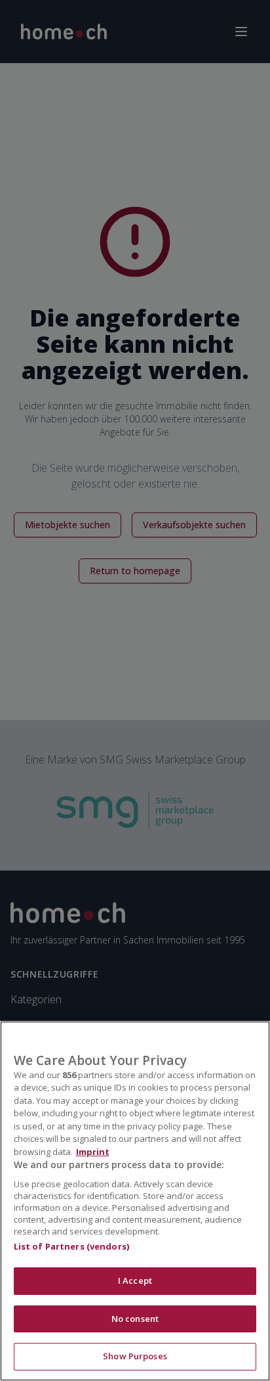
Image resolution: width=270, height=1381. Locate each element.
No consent (135, 1318)
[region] (135, 1201)
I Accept (135, 1280)
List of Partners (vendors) (71, 1246)
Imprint (92, 1152)
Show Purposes (135, 1356)
